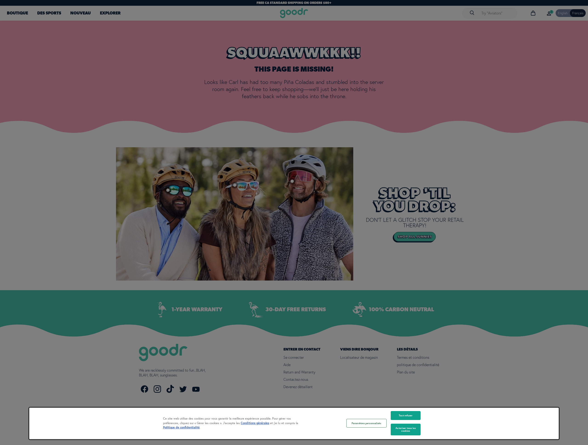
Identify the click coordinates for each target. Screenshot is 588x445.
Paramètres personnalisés (366, 423)
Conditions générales (255, 423)
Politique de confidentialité (181, 427)
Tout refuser (406, 415)
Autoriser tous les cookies (406, 429)
